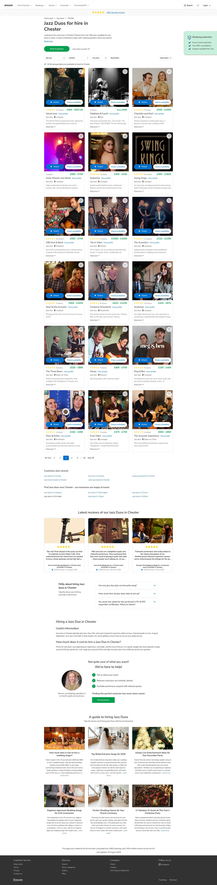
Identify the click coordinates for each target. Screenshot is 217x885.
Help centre (18, 864)
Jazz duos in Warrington (97, 492)
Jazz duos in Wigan (96, 496)
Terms (16, 867)
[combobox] (55, 58)
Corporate (64, 5)
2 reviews (49, 174)
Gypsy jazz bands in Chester (143, 476)
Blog (64, 873)
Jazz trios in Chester (96, 476)
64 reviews (148, 174)
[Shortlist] (198, 5)
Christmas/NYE (80, 5)
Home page (48, 18)
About (112, 864)
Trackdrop (163, 880)
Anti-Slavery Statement (119, 870)
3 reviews (147, 110)
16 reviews (60, 239)
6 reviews (59, 368)
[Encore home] (9, 5)
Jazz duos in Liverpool (53, 492)
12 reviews (148, 303)
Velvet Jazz (105, 565)
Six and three (62, 565)
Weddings (39, 5)
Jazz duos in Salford (140, 496)
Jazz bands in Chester (52, 476)
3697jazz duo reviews (116, 12)
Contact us (18, 873)
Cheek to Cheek (152, 565)
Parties (51, 5)
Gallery (65, 870)
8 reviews (103, 303)
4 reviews (103, 239)
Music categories (68, 867)
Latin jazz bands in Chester (99, 480)
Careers (113, 867)
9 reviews (103, 368)
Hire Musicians (24, 5)
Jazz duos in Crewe (139, 492)
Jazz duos (60, 18)
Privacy (16, 870)
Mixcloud (173, 880)
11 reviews (60, 110)
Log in (205, 5)
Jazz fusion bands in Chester (55, 480)
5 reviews (93, 110)
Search (190, 5)
